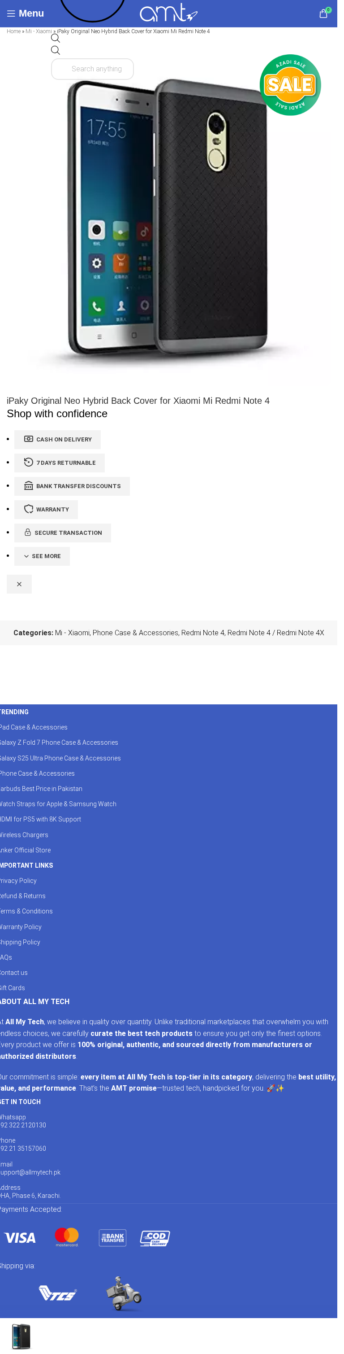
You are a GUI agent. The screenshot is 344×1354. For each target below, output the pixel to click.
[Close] (19, 584)
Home (14, 31)
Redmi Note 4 (202, 633)
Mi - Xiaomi (39, 31)
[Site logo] (168, 13)
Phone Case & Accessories (135, 633)
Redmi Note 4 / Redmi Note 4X (276, 633)
